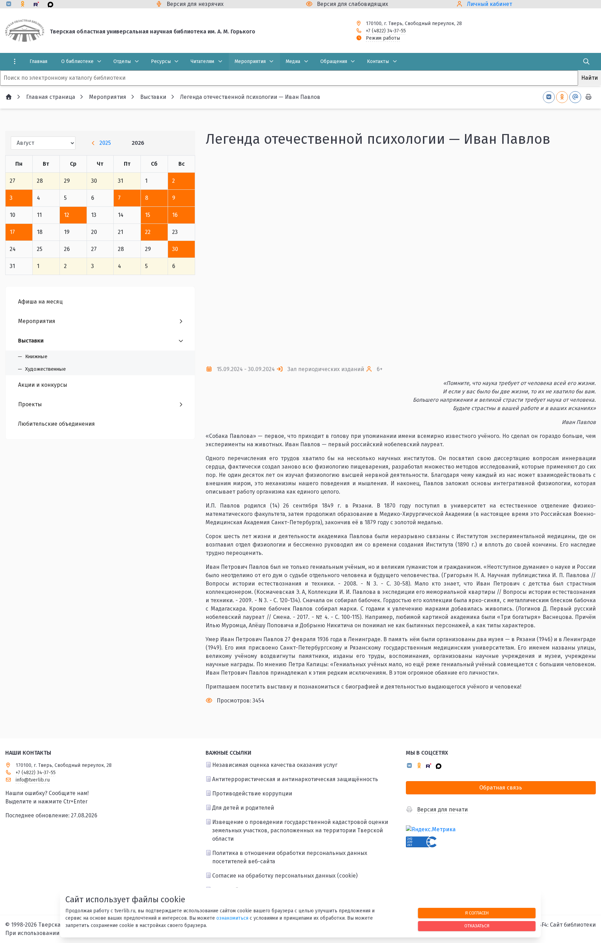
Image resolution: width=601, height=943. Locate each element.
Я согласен (477, 913)
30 (175, 249)
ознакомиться (232, 918)
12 (66, 215)
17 (12, 232)
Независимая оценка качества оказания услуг (274, 765)
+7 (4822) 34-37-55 (386, 31)
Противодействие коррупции (252, 793)
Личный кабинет (489, 4)
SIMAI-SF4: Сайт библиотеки (559, 924)
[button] (579, 256)
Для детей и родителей (243, 807)
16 (175, 215)
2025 (105, 143)
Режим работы (383, 38)
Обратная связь (500, 787)
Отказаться (476, 925)
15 (147, 215)
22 (148, 232)
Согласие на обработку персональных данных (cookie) (285, 875)
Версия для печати (442, 809)
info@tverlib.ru (33, 780)
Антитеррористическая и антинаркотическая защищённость (295, 779)
